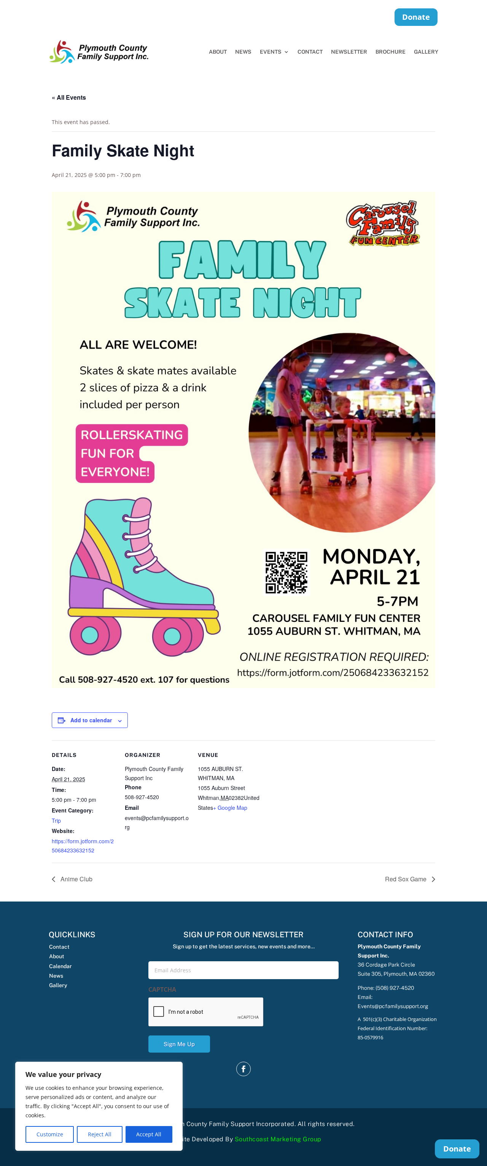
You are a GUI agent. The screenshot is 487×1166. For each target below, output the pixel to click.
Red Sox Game (406, 878)
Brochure (391, 52)
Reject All (99, 1134)
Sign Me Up (179, 1044)
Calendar (60, 966)
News (243, 52)
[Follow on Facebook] (243, 1069)
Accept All (148, 1134)
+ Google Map (230, 807)
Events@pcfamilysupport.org (393, 1006)
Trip (56, 820)
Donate (416, 17)
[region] (99, 1106)
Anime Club (75, 878)
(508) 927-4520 (395, 988)
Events (271, 52)
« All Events (69, 97)
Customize (50, 1134)
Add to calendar (91, 720)
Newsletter (349, 52)
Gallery (426, 52)
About (218, 52)
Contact (310, 52)
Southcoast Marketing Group (278, 1139)
